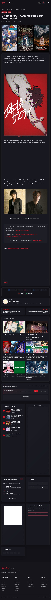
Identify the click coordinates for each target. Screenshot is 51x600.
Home (2, 9)
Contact (3, 582)
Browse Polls (30, 582)
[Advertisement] (13, 515)
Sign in (36, 391)
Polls (43, 597)
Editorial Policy (4, 584)
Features (16, 590)
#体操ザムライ (33, 234)
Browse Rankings (44, 580)
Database (33, 483)
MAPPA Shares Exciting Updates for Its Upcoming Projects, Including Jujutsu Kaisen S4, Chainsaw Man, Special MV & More (36, 356)
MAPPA (5, 282)
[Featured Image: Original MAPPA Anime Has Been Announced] (25, 38)
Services (3, 588)
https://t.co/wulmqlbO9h (22, 230)
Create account (43, 391)
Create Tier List (44, 584)
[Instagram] (11, 553)
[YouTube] (15, 553)
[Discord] (18, 553)
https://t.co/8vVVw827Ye (23, 234)
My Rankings (43, 586)
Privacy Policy (4, 586)
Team (2, 590)
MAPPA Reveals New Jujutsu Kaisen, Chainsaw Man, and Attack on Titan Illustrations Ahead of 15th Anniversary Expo (13, 356)
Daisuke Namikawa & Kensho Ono (26, 215)
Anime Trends (30, 584)
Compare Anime (31, 586)
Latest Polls (30, 580)
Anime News (4, 12)
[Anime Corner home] (7, 3)
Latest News (17, 580)
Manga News (43, 487)
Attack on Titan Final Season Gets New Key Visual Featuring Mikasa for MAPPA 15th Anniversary (36, 376)
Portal (40, 597)
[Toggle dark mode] (39, 3)
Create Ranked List (45, 582)
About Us (3, 580)
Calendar (43, 483)
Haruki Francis (9, 21)
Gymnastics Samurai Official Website (18, 248)
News (9, 12)
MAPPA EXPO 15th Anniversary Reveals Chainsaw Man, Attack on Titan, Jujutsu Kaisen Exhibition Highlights (35, 336)
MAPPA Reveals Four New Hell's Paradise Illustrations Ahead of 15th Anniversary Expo (13, 335)
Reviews (16, 586)
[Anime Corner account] (43, 2)
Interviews (17, 588)
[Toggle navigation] (48, 3)
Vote (47, 505)
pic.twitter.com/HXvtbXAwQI (13, 236)
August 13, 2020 (37, 240)
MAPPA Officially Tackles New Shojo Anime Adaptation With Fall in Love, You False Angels (14, 375)
